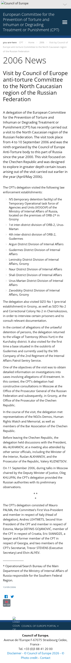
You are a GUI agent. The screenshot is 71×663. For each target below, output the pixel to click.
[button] (35, 4)
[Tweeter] (12, 597)
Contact (45, 658)
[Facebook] (6, 597)
